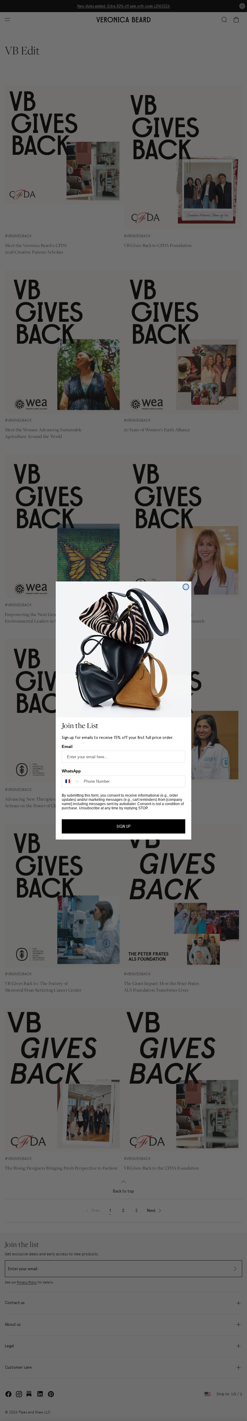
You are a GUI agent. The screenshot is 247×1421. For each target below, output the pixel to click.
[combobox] (71, 781)
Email (67, 746)
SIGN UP (123, 826)
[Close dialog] (186, 587)
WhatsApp (71, 771)
